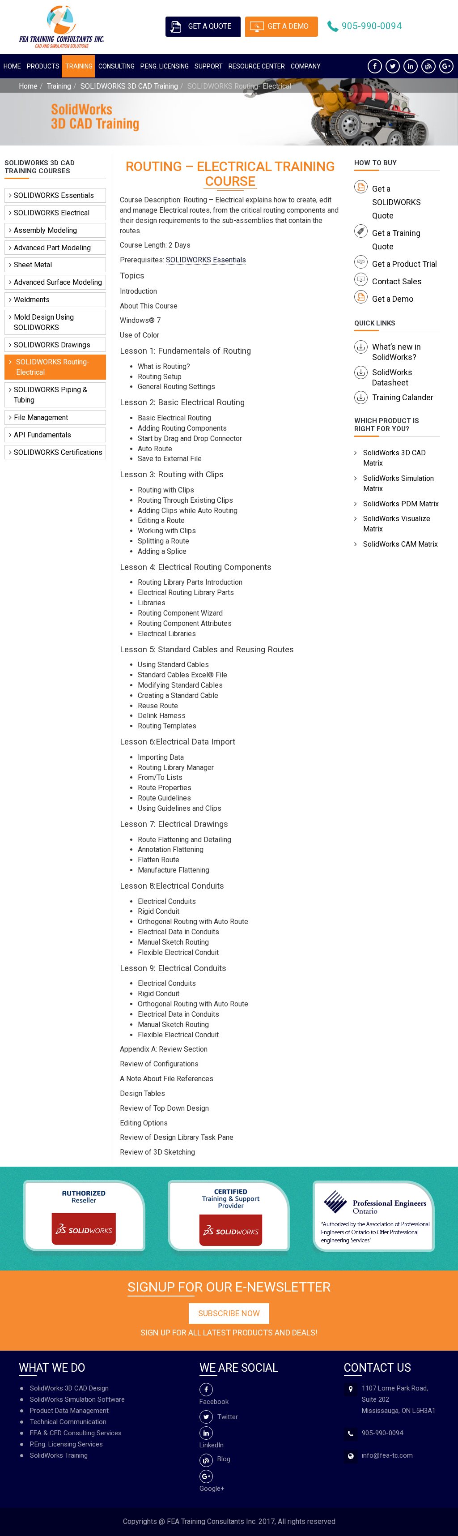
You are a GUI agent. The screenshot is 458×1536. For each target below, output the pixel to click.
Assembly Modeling (45, 230)
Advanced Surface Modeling (58, 282)
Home (12, 66)
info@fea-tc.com (387, 1455)
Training (79, 66)
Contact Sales (397, 281)
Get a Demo (392, 299)
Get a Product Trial (404, 264)
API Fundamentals (42, 435)
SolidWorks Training (59, 1455)
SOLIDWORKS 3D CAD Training (129, 86)
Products (43, 66)
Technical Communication (68, 1422)
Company (306, 66)
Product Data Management (69, 1411)
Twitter (227, 1417)
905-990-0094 (372, 26)
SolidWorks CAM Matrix (400, 544)
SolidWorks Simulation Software (77, 1399)
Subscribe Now (229, 1313)
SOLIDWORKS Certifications (58, 452)
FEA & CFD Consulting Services (76, 1433)
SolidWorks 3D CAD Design (69, 1388)
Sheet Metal (33, 265)
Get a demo (288, 26)
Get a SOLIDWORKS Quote (396, 202)
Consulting (116, 66)
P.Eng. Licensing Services (66, 1444)
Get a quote (209, 26)
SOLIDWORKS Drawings (52, 345)
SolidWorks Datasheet (392, 377)
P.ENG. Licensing (164, 66)
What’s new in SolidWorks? (396, 352)
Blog (223, 1459)
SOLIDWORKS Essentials (54, 195)
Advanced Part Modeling (52, 248)
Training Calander (402, 397)
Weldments (32, 299)
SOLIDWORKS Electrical (51, 213)
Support (209, 66)
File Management (41, 417)
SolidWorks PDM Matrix (401, 504)
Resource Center (257, 66)
